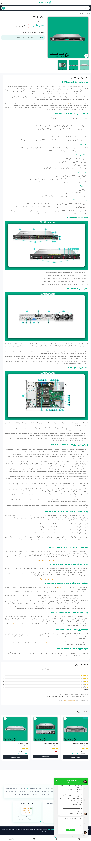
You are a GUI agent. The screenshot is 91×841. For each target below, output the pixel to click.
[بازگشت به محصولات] (4, 13)
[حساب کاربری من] (2, 2)
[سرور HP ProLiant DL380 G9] (75, 729)
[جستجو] (3, 8)
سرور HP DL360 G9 (23, 744)
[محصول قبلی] (7, 13)
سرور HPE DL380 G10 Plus (51, 744)
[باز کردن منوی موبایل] (89, 2)
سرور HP (82, 14)
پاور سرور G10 (14, 623)
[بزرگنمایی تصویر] (86, 56)
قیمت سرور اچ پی (49, 642)
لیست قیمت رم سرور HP (46, 579)
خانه (88, 14)
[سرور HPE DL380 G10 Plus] (45, 729)
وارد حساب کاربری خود (69, 700)
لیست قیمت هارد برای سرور (46, 560)
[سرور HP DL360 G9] (15, 729)
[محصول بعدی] (2, 13)
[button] (88, 37)
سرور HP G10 (66, 103)
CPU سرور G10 (46, 543)
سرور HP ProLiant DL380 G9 (80, 744)
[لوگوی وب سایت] (45, 3)
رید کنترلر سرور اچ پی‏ (62, 588)
